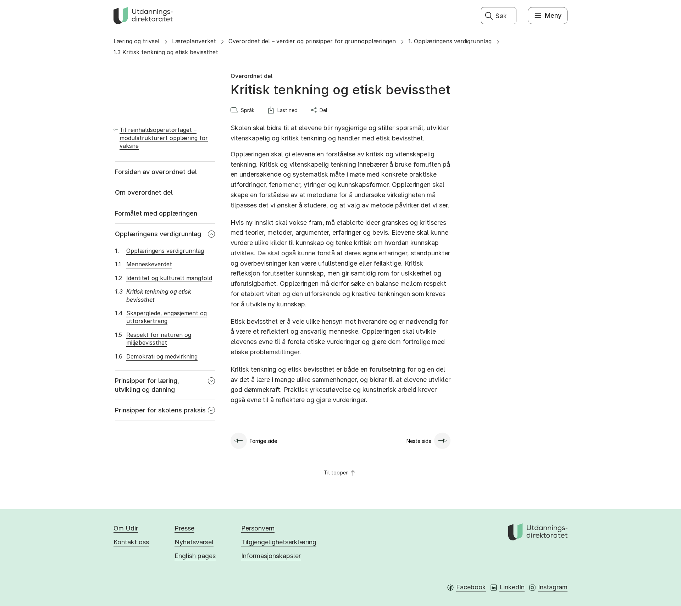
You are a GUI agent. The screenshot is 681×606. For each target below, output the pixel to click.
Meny (553, 15)
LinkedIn (512, 587)
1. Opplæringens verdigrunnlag (450, 41)
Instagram (553, 587)
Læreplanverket (194, 41)
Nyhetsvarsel (194, 542)
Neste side (418, 441)
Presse (184, 528)
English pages (195, 556)
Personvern (258, 528)
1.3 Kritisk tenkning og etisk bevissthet (166, 52)
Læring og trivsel (137, 41)
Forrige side (263, 441)
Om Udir (126, 528)
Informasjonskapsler (271, 556)
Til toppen (336, 472)
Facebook (471, 587)
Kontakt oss (131, 542)
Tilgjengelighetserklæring (278, 542)
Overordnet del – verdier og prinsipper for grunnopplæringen (312, 41)
